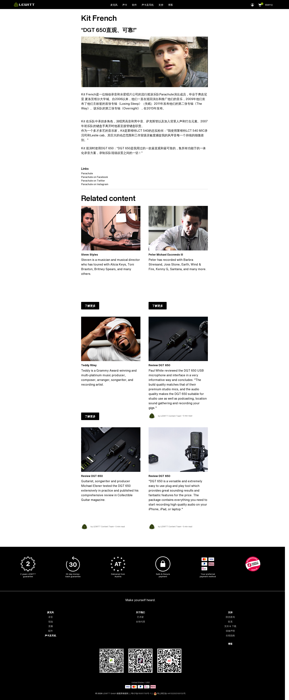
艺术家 (140, 617)
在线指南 (230, 635)
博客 (170, 5)
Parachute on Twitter (93, 180)
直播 (50, 626)
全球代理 (140, 621)
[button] (259, 4)
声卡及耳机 (148, 5)
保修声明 (230, 630)
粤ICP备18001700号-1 (141, 693)
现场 (50, 621)
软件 (134, 5)
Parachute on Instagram (94, 184)
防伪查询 (230, 617)
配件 (50, 630)
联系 (230, 621)
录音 (50, 617)
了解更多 (90, 306)
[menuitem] (114, 5)
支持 (160, 5)
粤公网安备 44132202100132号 (171, 693)
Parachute (87, 173)
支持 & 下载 (230, 626)
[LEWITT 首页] (24, 6)
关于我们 (140, 612)
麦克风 (114, 5)
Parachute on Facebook (94, 177)
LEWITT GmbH (109, 693)
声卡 (124, 5)
